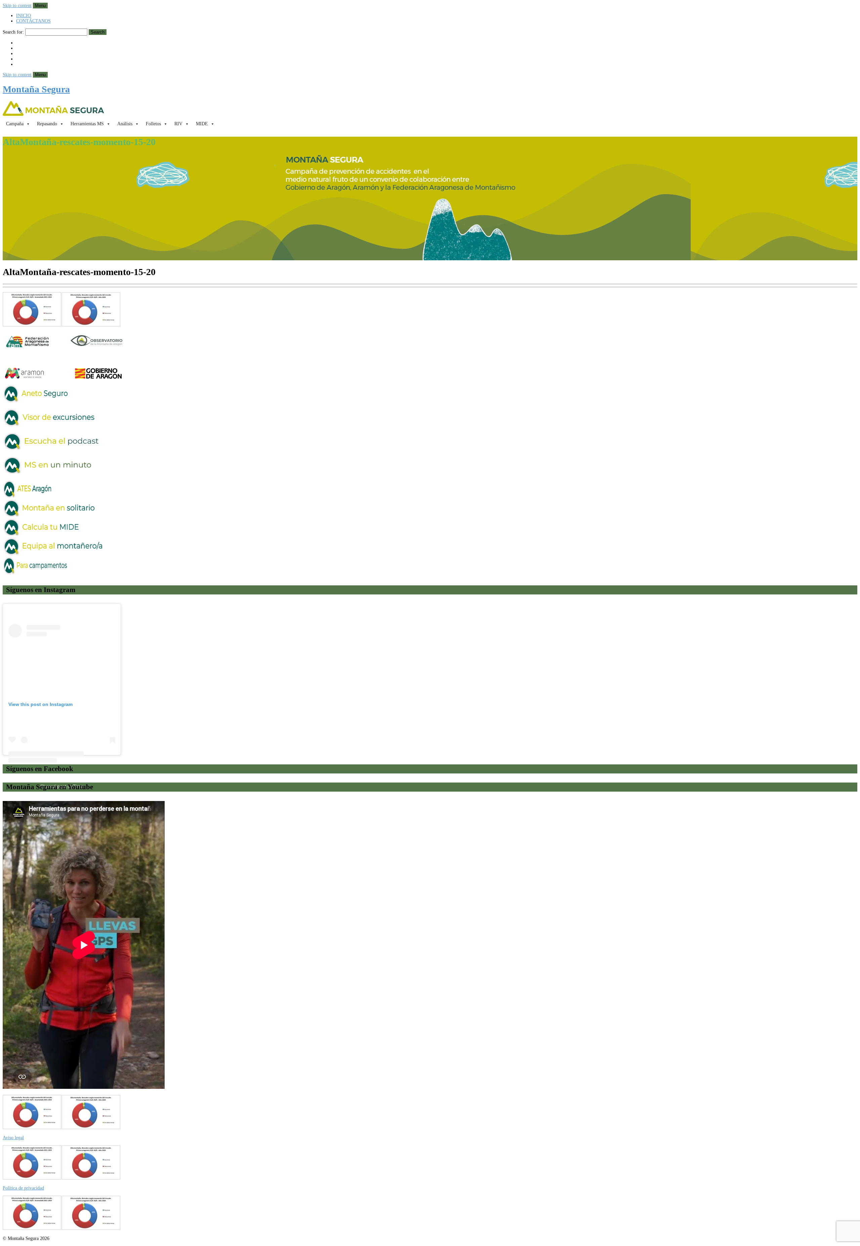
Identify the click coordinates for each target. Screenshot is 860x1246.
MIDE (202, 123)
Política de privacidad (23, 1188)
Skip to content (17, 5)
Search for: (13, 32)
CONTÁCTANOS (33, 21)
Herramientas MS (87, 123)
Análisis (124, 123)
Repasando (47, 123)
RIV (178, 123)
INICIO (23, 15)
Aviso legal (13, 1137)
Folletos (153, 123)
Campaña (15, 123)
